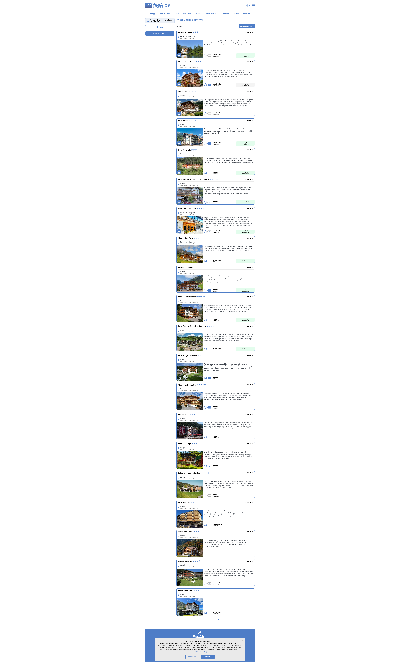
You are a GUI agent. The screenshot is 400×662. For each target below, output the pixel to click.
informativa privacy (200, 652)
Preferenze (192, 657)
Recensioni (224, 13)
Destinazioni (165, 13)
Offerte (198, 13)
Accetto (208, 657)
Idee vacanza (211, 13)
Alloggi (153, 13)
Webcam (246, 13)
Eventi (236, 13)
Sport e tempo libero (183, 13)
